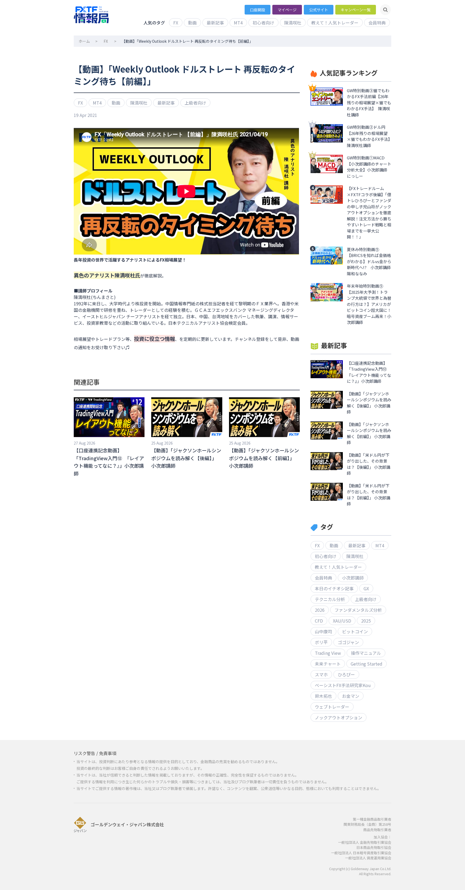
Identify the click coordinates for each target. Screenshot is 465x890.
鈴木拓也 (323, 696)
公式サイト (318, 9)
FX (175, 22)
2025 (366, 620)
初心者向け (263, 22)
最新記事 (215, 22)
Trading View (328, 653)
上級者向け (195, 102)
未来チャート (328, 663)
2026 (320, 610)
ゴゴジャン (348, 642)
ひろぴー (346, 674)
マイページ (287, 9)
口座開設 (257, 9)
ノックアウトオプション (338, 717)
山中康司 (323, 631)
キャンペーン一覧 (356, 9)
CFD (319, 620)
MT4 (238, 22)
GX (366, 588)
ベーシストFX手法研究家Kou (343, 685)
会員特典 (377, 22)
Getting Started (366, 663)
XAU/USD (342, 620)
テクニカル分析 (330, 599)
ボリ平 (321, 642)
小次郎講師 (353, 577)
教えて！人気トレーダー (334, 22)
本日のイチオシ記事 (334, 588)
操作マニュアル (366, 653)
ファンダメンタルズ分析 (358, 610)
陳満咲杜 (292, 22)
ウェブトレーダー (332, 706)
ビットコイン (355, 631)
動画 (192, 22)
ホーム (84, 41)
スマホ (321, 674)
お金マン (350, 696)
